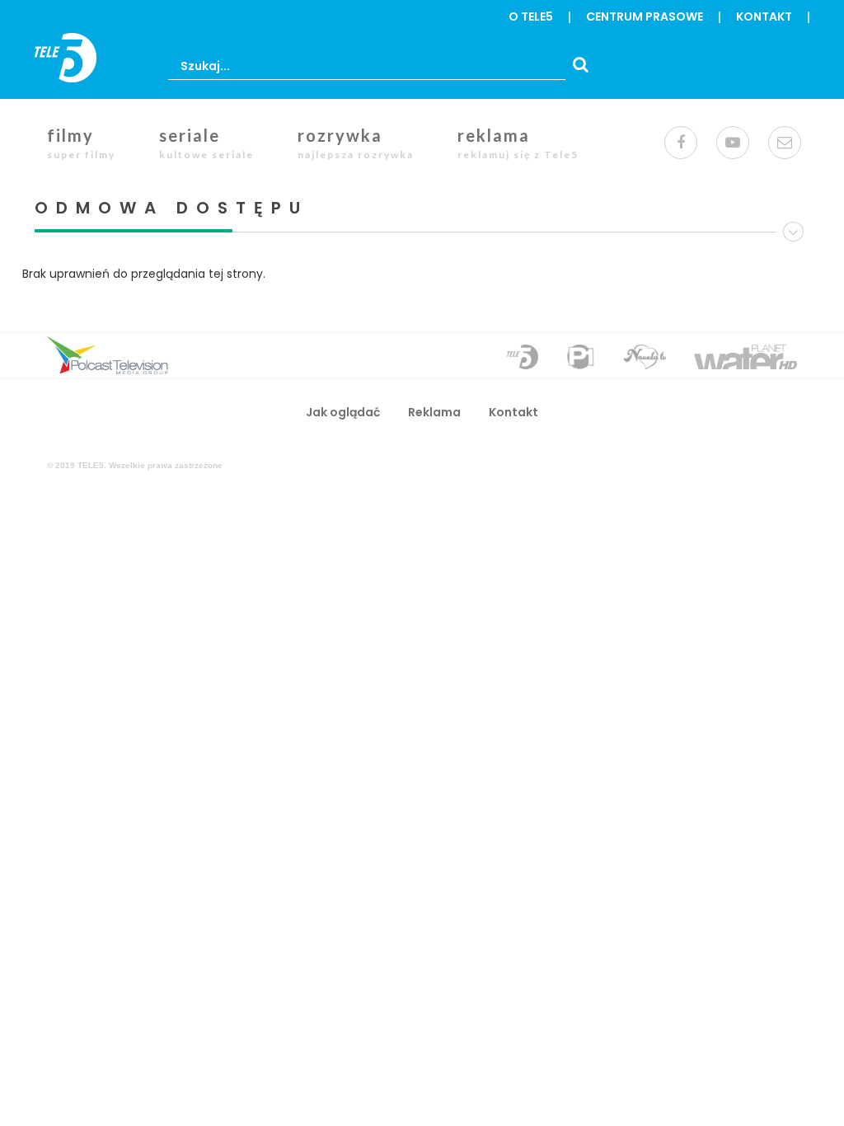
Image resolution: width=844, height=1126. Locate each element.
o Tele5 (531, 16)
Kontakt (764, 16)
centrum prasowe (644, 16)
